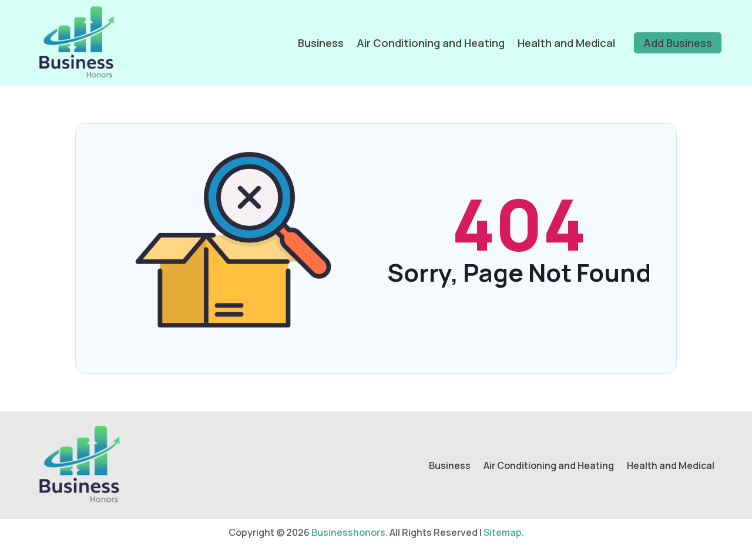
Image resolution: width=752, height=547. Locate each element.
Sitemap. (504, 532)
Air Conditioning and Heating (431, 43)
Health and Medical (566, 43)
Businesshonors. (349, 532)
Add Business (677, 43)
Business (321, 43)
